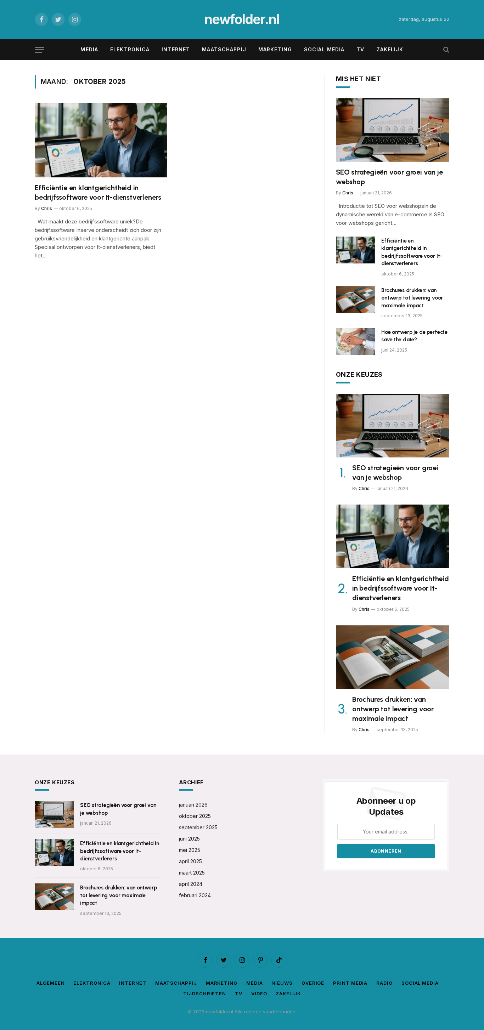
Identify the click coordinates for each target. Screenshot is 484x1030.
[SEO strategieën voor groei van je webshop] (392, 130)
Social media (324, 49)
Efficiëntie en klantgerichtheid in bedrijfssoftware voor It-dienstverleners (98, 192)
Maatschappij (224, 49)
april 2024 (190, 884)
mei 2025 (189, 850)
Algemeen (50, 983)
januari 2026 (193, 805)
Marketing (275, 49)
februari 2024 (195, 895)
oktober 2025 (195, 816)
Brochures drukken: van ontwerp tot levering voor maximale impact (412, 298)
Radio (384, 983)
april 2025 (190, 861)
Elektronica (130, 49)
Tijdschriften (204, 993)
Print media (350, 983)
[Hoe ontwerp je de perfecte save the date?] (355, 341)
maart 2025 (192, 873)
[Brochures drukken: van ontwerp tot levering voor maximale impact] (355, 299)
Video (259, 993)
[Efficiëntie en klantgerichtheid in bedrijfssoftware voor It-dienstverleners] (101, 140)
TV (360, 49)
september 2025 (198, 827)
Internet (176, 49)
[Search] (445, 50)
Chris (46, 208)
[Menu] (39, 50)
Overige (313, 983)
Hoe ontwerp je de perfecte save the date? (414, 336)
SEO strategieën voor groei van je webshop (389, 177)
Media (89, 49)
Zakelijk (390, 49)
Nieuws (281, 983)
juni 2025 (189, 839)
